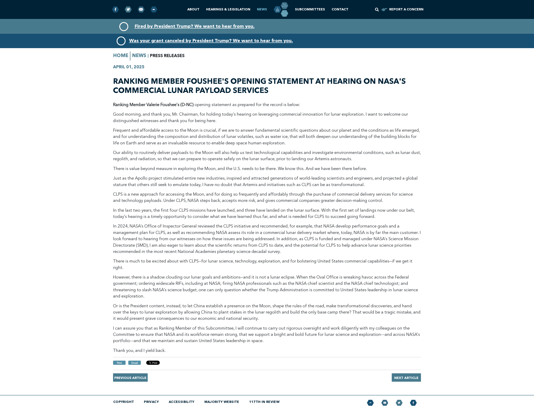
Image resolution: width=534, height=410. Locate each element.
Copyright (123, 402)
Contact (340, 9)
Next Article (406, 378)
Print (119, 363)
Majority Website (221, 402)
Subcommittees (310, 9)
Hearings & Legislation (228, 9)
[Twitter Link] (128, 9)
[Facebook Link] (115, 9)
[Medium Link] (153, 9)
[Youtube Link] (141, 9)
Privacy (151, 402)
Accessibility (181, 402)
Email (134, 363)
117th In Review (264, 402)
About (193, 9)
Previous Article (130, 378)
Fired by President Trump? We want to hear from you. (194, 26)
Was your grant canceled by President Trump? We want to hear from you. (211, 41)
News (262, 9)
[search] (377, 9)
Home (120, 55)
